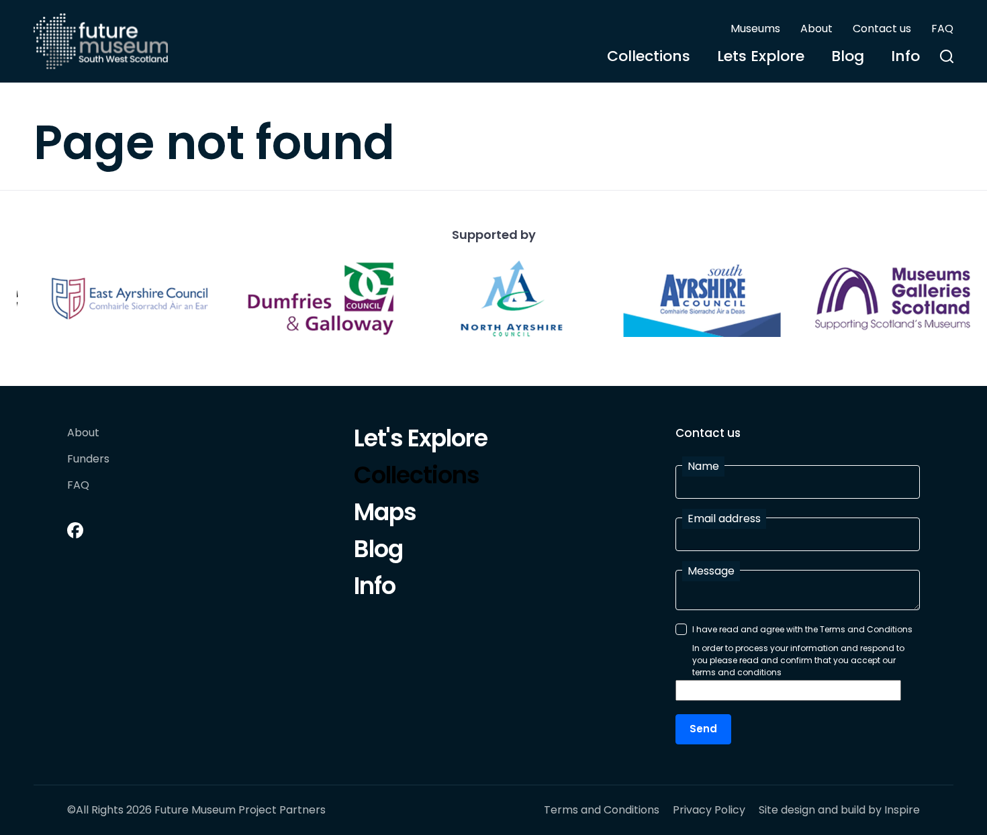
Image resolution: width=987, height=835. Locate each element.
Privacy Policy (709, 810)
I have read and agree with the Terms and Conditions (802, 629)
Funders (88, 459)
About (816, 28)
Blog (847, 56)
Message (711, 571)
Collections (648, 56)
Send (703, 729)
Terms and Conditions (601, 810)
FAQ (942, 28)
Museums (755, 28)
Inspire (902, 810)
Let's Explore (420, 440)
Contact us (882, 28)
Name (703, 466)
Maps (385, 514)
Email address (724, 518)
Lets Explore (760, 56)
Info (905, 56)
